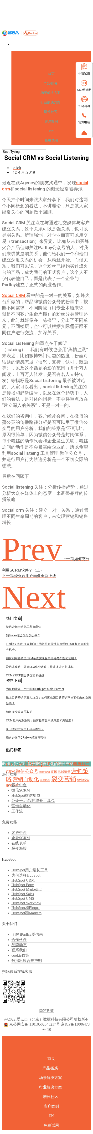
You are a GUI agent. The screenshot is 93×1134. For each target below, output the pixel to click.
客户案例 (51, 121)
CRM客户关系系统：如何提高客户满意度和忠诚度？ (40, 720)
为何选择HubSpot (25, 875)
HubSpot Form (22, 885)
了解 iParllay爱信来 (27, 934)
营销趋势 (45, 780)
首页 (51, 74)
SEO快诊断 (84, 90)
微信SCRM (20, 790)
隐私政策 (46, 1011)
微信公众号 (27, 771)
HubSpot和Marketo (26, 913)
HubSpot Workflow (26, 903)
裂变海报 (19, 848)
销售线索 (83, 780)
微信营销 (44, 772)
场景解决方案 (51, 93)
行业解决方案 (51, 102)
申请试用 (84, 73)
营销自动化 (26, 779)
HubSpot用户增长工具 (29, 870)
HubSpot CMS (22, 898)
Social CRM (14, 295)
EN (51, 131)
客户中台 (19, 785)
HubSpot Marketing (26, 889)
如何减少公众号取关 (19, 712)
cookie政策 (20, 955)
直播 (54, 772)
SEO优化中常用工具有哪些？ (25, 729)
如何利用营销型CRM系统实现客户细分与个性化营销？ (41, 658)
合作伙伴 (19, 940)
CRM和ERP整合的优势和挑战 (25, 675)
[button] (14, 618)
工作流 (17, 811)
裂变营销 (63, 779)
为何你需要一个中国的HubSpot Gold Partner (35, 689)
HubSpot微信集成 (25, 795)
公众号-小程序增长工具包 (33, 801)
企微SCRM (20, 838)
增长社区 (50, 112)
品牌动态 (19, 945)
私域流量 (64, 772)
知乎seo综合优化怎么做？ (23, 635)
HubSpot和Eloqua (25, 908)
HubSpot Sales (22, 894)
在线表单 (19, 843)
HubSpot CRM (23, 880)
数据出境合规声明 (26, 961)
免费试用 (51, 140)
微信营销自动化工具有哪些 (23, 626)
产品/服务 (50, 83)
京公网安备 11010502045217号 (34, 1024)
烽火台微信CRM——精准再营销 (26, 737)
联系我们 (81, 764)
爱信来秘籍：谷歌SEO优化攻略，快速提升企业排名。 (41, 667)
